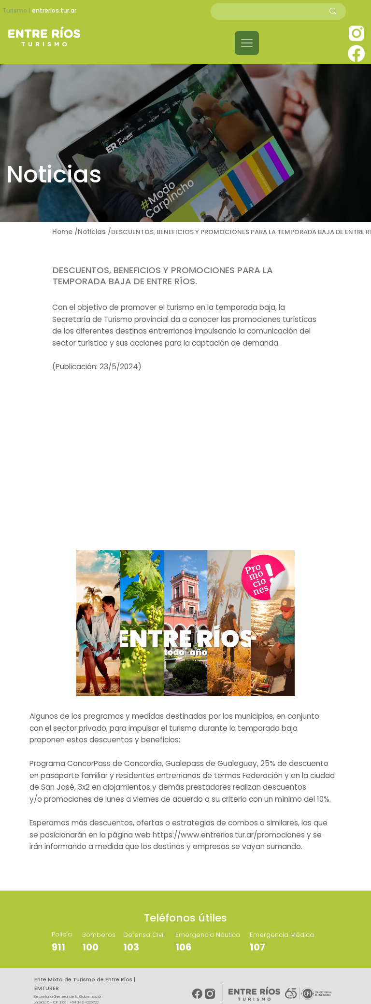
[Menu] (247, 43)
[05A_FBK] (356, 53)
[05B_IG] (356, 33)
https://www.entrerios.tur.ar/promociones (229, 835)
